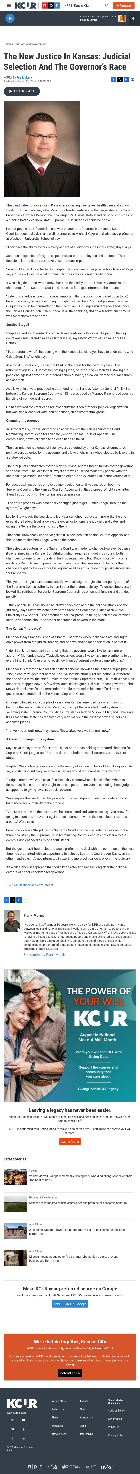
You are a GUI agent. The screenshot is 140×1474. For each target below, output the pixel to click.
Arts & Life (35, 1224)
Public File (113, 1427)
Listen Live (58, 1409)
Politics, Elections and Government (25, 44)
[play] (10, 18)
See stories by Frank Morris (45, 954)
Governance (115, 1419)
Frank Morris (25, 77)
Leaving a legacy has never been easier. (70, 1110)
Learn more (70, 1141)
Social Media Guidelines (115, 1402)
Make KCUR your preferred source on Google (70, 1288)
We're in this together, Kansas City (70, 1341)
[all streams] (134, 18)
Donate (125, 5)
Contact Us (86, 1417)
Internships (86, 1434)
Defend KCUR (70, 1373)
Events (84, 1401)
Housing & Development (43, 1197)
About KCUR (59, 1401)
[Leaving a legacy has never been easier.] (70, 1036)
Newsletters (59, 1434)
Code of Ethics (116, 1410)
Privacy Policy (116, 1435)
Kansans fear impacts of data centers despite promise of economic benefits (78, 1203)
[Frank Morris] (12, 921)
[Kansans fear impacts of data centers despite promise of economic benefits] (15, 1204)
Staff (83, 1409)
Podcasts (57, 1425)
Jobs (83, 1425)
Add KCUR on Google (70, 1304)
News (55, 1417)
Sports (33, 1170)
